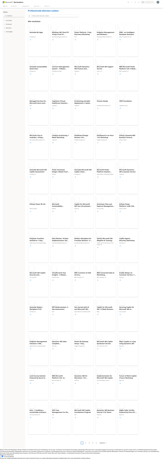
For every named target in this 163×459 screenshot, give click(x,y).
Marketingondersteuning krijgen (148, 449)
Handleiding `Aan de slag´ (48, 449)
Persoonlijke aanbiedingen (77, 449)
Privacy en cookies (40, 458)
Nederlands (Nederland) (7, 455)
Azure (21, 453)
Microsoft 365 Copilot (45, 453)
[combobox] (53, 15)
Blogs (19, 449)
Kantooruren (37, 449)
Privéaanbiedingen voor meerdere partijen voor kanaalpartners (141, 451)
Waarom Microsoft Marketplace (9, 449)
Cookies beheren (85, 458)
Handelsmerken (63, 458)
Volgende (102, 443)
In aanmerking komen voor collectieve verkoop (64, 451)
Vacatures (78, 453)
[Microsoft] (7, 2)
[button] (29, 16)
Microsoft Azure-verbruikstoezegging (96, 449)
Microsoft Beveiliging (13, 453)
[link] (38, 40)
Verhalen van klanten (27, 449)
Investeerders (96, 453)
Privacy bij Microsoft (86, 453)
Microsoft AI (3, 453)
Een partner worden (127, 449)
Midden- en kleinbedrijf (68, 453)
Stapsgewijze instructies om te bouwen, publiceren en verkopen (32, 451)
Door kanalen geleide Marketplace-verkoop (111, 451)
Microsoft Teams (56, 453)
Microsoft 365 (35, 453)
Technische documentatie (63, 449)
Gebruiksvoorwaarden (52, 458)
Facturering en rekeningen (114, 449)
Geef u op (136, 449)
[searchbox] (15, 16)
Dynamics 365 (27, 453)
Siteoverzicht (21, 458)
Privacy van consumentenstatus (8, 458)
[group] (30, 39)
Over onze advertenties (74, 458)
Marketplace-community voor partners (88, 451)
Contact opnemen (30, 458)
